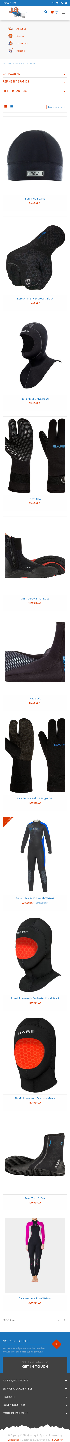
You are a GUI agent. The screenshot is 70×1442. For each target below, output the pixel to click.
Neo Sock (35, 698)
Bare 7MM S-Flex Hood (35, 398)
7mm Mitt (35, 498)
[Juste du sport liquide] (17, 12)
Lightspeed (14, 1439)
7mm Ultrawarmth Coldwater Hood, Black (35, 998)
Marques (20, 63)
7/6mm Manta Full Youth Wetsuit (35, 898)
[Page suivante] (65, 1320)
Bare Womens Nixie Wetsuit (35, 1298)
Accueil (7, 63)
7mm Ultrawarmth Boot (35, 598)
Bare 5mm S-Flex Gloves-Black (35, 298)
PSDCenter (57, 1439)
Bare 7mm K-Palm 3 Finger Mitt (35, 798)
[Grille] (6, 107)
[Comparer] (53, 2)
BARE (32, 63)
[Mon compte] (62, 2)
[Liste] (11, 107)
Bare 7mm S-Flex (35, 1198)
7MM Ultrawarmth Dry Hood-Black (35, 1098)
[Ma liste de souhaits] (57, 2)
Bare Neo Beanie (35, 198)
